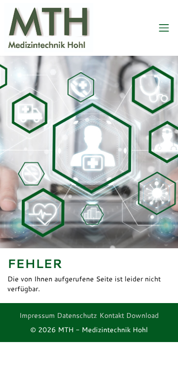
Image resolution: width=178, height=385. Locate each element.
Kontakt (111, 315)
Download (142, 315)
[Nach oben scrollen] (153, 360)
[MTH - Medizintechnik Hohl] (48, 28)
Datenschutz (77, 315)
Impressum (37, 315)
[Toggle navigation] (164, 28)
